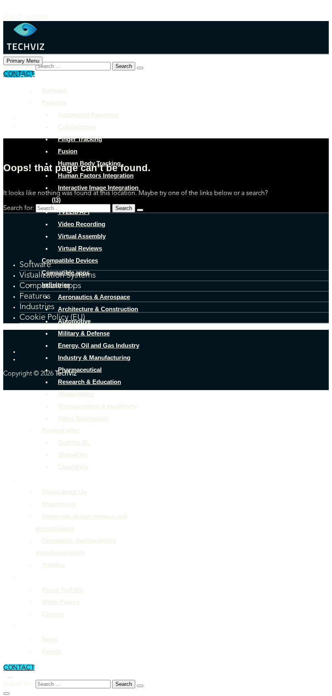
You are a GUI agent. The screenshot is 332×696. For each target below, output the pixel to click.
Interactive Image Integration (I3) (95, 193)
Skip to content (25, 17)
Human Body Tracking (89, 163)
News (49, 639)
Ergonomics (59, 504)
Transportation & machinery (97, 406)
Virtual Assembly (82, 236)
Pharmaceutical (80, 369)
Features (54, 102)
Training (53, 564)
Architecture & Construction (98, 309)
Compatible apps (65, 272)
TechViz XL (73, 442)
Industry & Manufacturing (94, 357)
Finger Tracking (80, 139)
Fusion (67, 151)
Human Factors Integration (96, 175)
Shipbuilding (76, 393)
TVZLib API (73, 211)
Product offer (60, 430)
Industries (56, 284)
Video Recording (81, 224)
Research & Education (89, 381)
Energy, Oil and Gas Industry (98, 345)
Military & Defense (84, 333)
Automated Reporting (88, 114)
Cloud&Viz (73, 466)
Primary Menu (22, 61)
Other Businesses (83, 418)
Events (51, 651)
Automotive (74, 321)
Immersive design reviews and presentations (81, 522)
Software (54, 90)
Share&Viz (73, 454)
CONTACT (19, 667)
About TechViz (40, 577)
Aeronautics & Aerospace (94, 296)
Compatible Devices (70, 260)
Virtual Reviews (80, 248)
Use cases (34, 479)
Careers (53, 614)
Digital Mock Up (64, 491)
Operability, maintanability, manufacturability (76, 546)
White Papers (60, 601)
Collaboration (77, 126)
